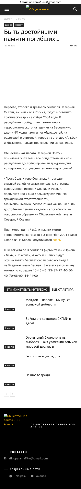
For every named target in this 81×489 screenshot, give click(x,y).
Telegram (20, 475)
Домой (8, 18)
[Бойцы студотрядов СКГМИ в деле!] (14, 323)
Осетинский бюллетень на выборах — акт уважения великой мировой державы (51, 341)
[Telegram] (10, 476)
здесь (57, 240)
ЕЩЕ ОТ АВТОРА (63, 289)
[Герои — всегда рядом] (14, 361)
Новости (19, 25)
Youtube (41, 475)
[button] (6, 9)
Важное (20, 18)
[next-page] (12, 394)
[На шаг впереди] (14, 379)
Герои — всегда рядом (43, 356)
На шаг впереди (38, 375)
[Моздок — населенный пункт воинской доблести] (14, 304)
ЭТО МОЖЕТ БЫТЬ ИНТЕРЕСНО (26, 289)
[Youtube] (31, 476)
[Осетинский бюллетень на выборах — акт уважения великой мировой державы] (14, 342)
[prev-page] (6, 394)
